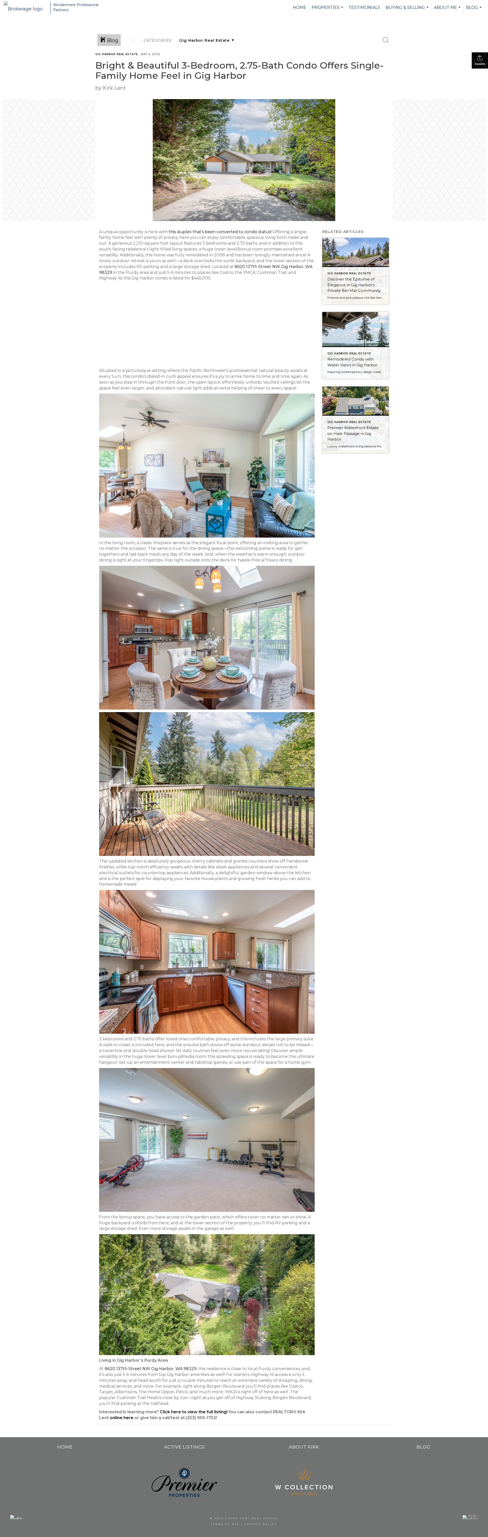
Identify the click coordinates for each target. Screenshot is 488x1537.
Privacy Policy (261, 1524)
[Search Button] (386, 40)
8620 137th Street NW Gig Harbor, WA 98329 (150, 1368)
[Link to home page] (26, 7)
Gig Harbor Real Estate (116, 54)
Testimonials (364, 7)
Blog (474, 10)
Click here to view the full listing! (193, 1411)
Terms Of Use (225, 1524)
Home (299, 7)
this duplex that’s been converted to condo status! (220, 231)
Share (480, 64)
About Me (448, 10)
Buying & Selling (408, 10)
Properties (328, 10)
